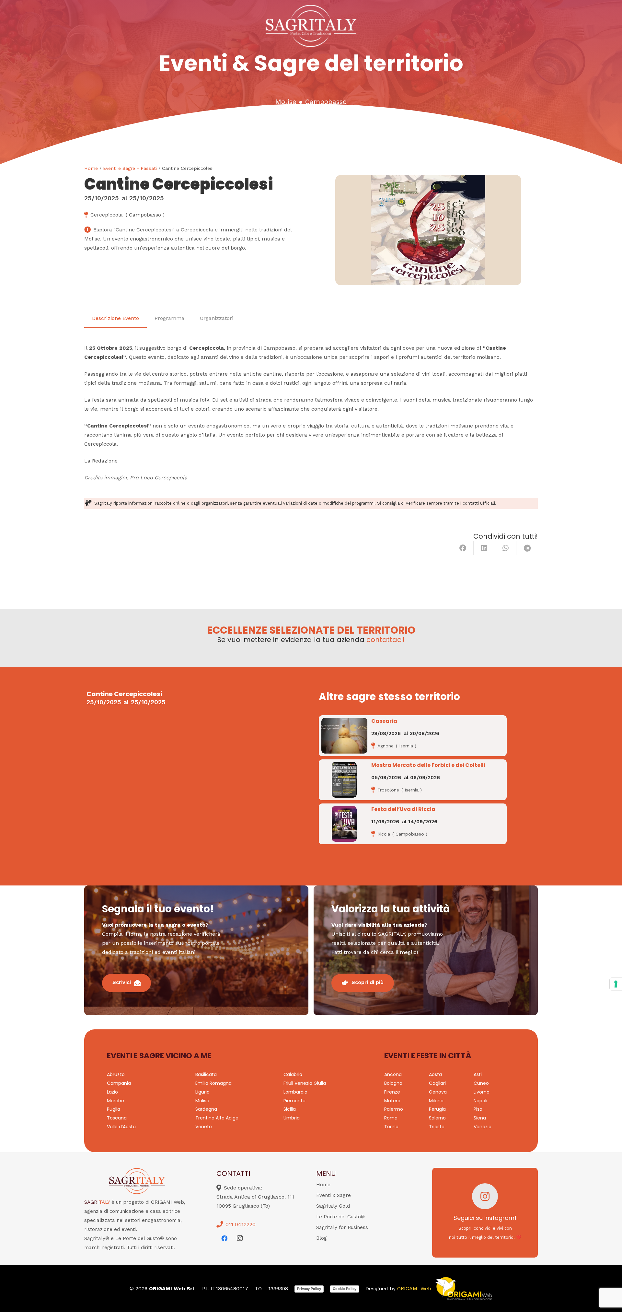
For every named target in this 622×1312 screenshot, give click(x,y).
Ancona (393, 1074)
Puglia (113, 1109)
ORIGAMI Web (414, 1288)
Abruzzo (116, 1074)
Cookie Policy (344, 1288)
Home (91, 168)
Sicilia (289, 1109)
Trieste (436, 1126)
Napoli (480, 1100)
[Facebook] (224, 1238)
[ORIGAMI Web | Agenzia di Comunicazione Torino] (463, 1289)
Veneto (203, 1126)
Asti (478, 1074)
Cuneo (481, 1083)
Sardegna (206, 1109)
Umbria (291, 1118)
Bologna (393, 1083)
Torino (391, 1126)
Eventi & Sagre (333, 1195)
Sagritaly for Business (342, 1227)
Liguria (202, 1092)
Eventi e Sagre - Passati (130, 168)
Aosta (435, 1074)
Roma (390, 1118)
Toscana (117, 1118)
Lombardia (295, 1092)
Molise (285, 102)
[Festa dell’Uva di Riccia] (344, 824)
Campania (119, 1083)
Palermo (393, 1109)
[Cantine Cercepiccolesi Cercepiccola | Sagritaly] (428, 230)
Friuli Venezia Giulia (304, 1083)
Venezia (482, 1126)
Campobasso (326, 102)
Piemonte (294, 1100)
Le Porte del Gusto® (340, 1217)
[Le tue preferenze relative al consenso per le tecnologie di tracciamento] (616, 984)
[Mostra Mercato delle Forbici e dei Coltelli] (344, 780)
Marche (115, 1100)
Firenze (392, 1092)
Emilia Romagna (213, 1083)
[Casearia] (344, 736)
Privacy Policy (309, 1288)
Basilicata (206, 1074)
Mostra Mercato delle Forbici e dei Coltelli (428, 765)
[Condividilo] (463, 548)
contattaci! (385, 639)
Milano (436, 1100)
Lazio (112, 1092)
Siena (480, 1118)
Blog (321, 1238)
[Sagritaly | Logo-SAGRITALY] (311, 26)
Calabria (292, 1074)
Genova (438, 1092)
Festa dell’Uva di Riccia (403, 809)
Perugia (437, 1109)
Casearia (384, 721)
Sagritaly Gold (333, 1206)
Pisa (478, 1109)
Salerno (437, 1118)
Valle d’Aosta (121, 1126)
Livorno (482, 1092)
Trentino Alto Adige (216, 1118)
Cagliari (437, 1083)
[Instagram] (240, 1238)
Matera (392, 1100)
